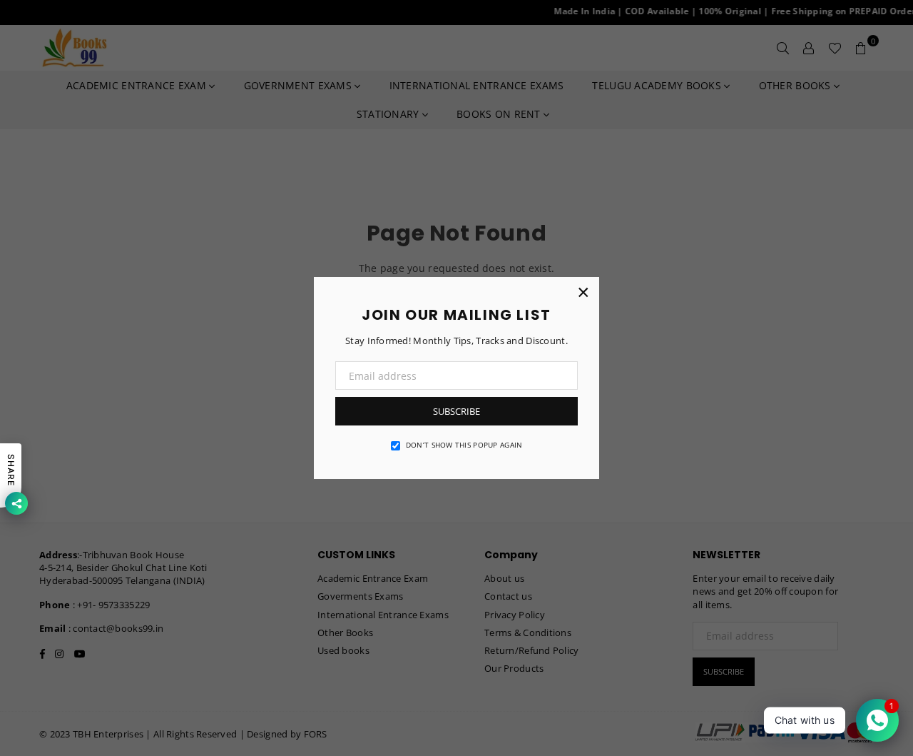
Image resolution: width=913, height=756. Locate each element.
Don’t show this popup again (464, 445)
